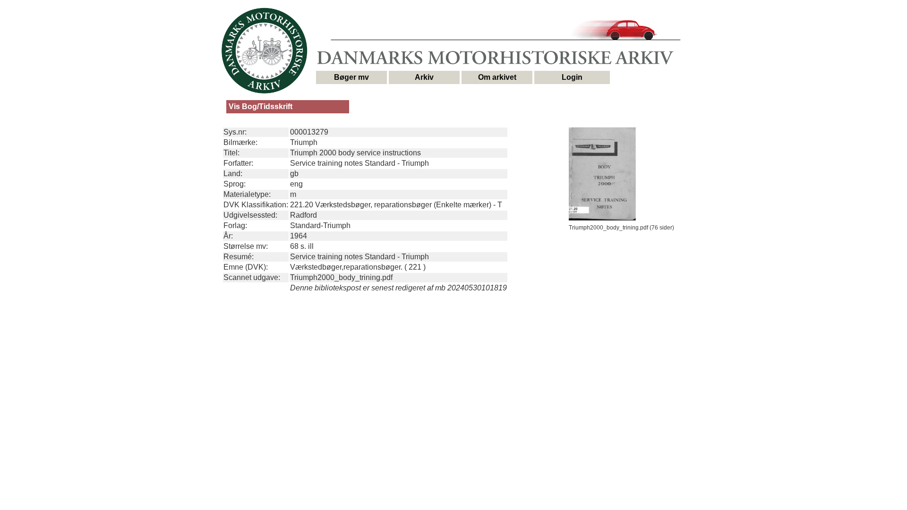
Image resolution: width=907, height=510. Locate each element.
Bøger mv (351, 77)
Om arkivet (497, 77)
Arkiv (424, 77)
